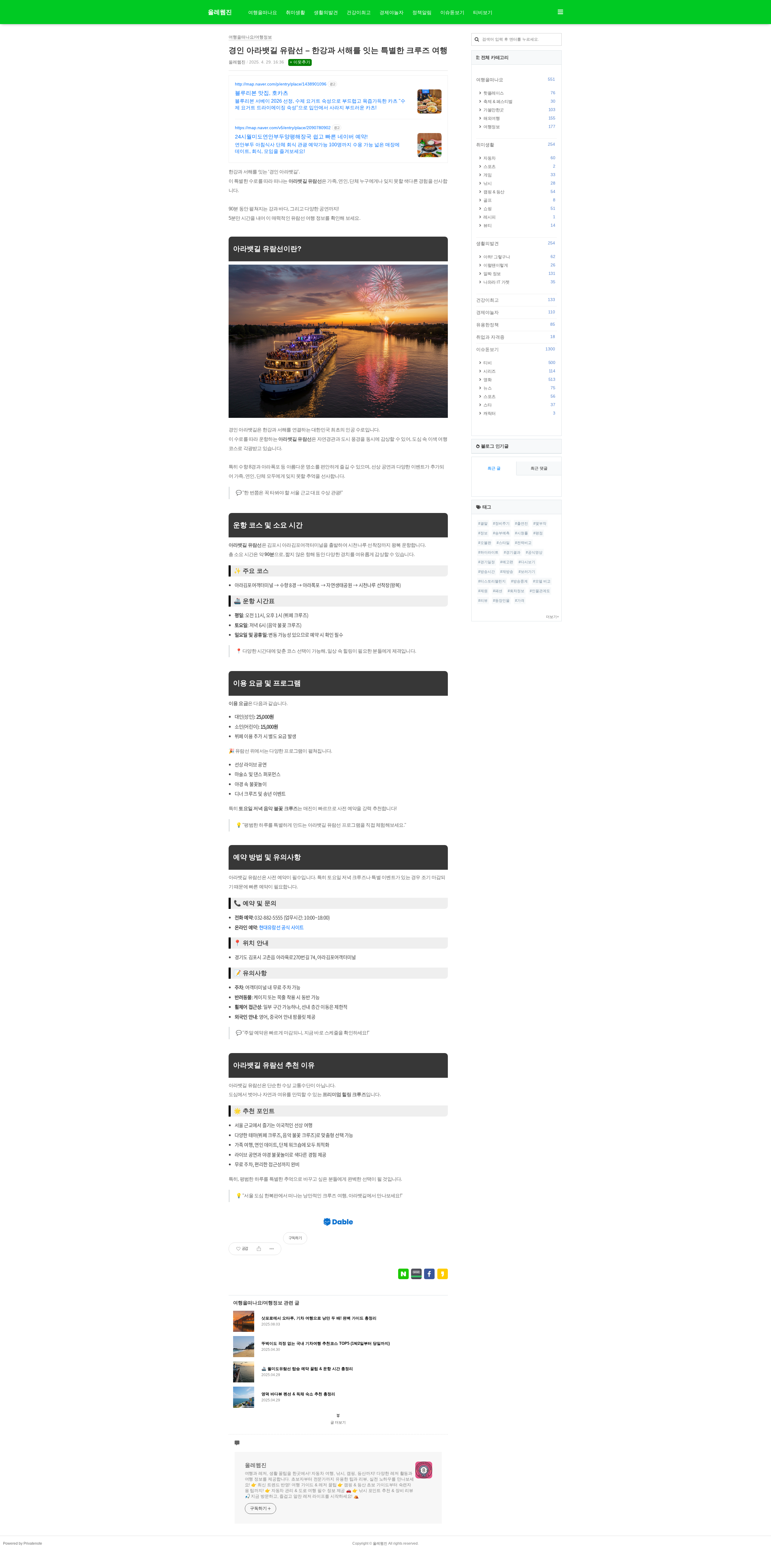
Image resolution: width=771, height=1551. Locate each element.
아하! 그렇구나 (519, 256)
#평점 (538, 533)
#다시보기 (527, 562)
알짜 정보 (519, 273)
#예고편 (506, 562)
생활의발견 (326, 12)
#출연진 (521, 523)
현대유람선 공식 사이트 (281, 927)
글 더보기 (338, 1422)
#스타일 (503, 543)
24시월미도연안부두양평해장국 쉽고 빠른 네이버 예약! (301, 137)
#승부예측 (501, 533)
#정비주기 (501, 523)
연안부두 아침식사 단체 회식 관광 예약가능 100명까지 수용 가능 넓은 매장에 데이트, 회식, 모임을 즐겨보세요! (317, 148)
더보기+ (552, 617)
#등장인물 (501, 600)
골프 (519, 200)
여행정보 (519, 126)
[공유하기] (258, 1249)
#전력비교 (523, 543)
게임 (519, 174)
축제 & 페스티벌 (519, 101)
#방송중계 (519, 581)
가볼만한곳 (519, 109)
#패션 (497, 591)
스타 (519, 404)
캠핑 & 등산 (519, 191)
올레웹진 (220, 12)
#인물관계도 (540, 591)
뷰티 (519, 225)
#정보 (483, 533)
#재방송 (506, 572)
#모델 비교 (542, 581)
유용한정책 (515, 324)
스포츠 (519, 166)
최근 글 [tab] (494, 468)
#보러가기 (527, 572)
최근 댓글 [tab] (539, 468)
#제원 (483, 591)
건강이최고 (359, 12)
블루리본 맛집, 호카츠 (261, 93)
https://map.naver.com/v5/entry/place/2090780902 (283, 127)
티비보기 (482, 12)
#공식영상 (534, 552)
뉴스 (519, 387)
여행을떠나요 (262, 12)
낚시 (519, 183)
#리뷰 (483, 600)
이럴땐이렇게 (519, 265)
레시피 (519, 216)
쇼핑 (519, 208)
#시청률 (521, 533)
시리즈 (519, 371)
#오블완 (484, 543)
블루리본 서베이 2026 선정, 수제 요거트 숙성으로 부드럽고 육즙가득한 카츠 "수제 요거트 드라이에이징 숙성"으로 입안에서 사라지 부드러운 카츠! (320, 104)
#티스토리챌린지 (492, 581)
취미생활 (295, 12)
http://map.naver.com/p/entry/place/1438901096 (280, 84)
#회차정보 (516, 591)
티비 (519, 362)
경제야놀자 (391, 12)
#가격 (519, 600)
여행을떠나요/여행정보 (250, 37)
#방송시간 (486, 572)
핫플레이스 (519, 92)
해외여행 (519, 118)
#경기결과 (512, 552)
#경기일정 (486, 562)
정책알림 (422, 12)
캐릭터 (519, 413)
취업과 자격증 (515, 337)
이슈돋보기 (452, 12)
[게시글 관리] (271, 1249)
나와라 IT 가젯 (519, 281)
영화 (519, 379)
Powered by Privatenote (22, 1543)
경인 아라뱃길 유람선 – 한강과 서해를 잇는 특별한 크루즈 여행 (338, 50)
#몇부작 (539, 523)
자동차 (519, 157)
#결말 (483, 523)
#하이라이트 (488, 552)
